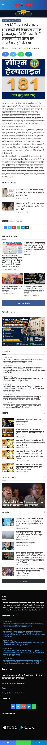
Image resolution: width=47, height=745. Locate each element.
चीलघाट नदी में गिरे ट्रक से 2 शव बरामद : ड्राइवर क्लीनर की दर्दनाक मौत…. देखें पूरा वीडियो (30, 206)
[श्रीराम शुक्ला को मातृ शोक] (8, 546)
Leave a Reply (23, 303)
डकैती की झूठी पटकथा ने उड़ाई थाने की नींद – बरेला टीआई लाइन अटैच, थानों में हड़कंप (34, 289)
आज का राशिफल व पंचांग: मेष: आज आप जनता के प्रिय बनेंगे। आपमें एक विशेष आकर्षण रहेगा (29, 467)
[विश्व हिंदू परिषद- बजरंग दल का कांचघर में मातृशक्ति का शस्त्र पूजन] (12, 278)
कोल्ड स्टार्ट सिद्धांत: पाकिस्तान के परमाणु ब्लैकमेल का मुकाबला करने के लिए (30, 432)
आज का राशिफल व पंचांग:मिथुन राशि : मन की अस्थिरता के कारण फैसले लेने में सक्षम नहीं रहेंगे (30, 442)
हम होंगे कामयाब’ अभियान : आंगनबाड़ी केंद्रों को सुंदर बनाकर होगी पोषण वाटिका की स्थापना (30, 570)
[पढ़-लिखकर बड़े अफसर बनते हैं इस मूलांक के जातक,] (8, 422)
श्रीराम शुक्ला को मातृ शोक (26, 543)
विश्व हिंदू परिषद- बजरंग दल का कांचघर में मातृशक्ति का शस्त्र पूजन (12, 288)
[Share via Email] (27, 227)
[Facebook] (5, 54)
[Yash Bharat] (23, 5)
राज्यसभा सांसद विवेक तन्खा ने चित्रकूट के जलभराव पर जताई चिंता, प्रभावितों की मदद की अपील (30, 193)
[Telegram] (28, 54)
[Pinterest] (14, 227)
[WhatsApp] (20, 54)
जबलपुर (5, 20)
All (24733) (23, 581)
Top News (19, 221)
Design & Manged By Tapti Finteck (14, 693)
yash (6, 48)
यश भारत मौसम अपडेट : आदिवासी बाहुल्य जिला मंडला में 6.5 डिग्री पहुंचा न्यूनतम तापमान (29, 534)
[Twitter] (13, 54)
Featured (11, 221)
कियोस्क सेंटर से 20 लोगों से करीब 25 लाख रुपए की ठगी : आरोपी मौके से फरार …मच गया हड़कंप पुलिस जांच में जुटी (29, 522)
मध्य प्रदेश (11, 20)
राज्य (18, 20)
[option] (23, 495)
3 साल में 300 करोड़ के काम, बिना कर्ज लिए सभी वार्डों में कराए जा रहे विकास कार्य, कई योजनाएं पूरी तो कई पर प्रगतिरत (34, 247)
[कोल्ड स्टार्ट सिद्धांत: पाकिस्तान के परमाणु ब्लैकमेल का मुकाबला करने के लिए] (8, 432)
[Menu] (3, 5)
